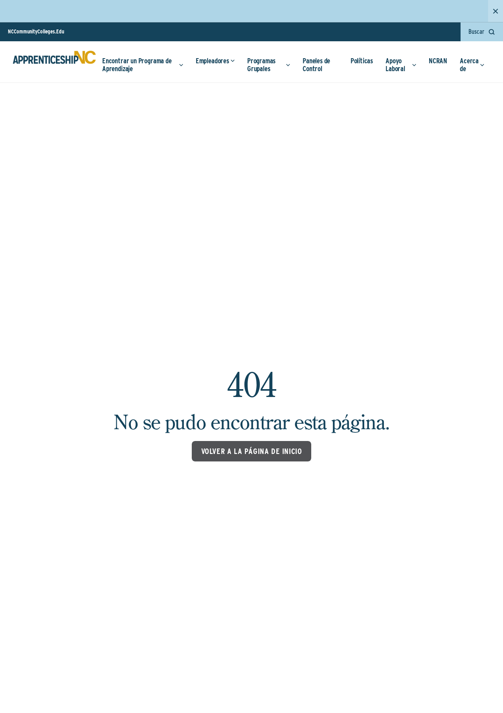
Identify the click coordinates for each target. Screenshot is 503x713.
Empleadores (212, 61)
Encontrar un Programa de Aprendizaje (137, 65)
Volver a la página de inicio (251, 451)
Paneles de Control (316, 65)
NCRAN (438, 61)
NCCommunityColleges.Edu (36, 31)
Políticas (362, 61)
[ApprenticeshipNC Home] (54, 60)
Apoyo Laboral (395, 65)
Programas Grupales (261, 65)
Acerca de (469, 65)
